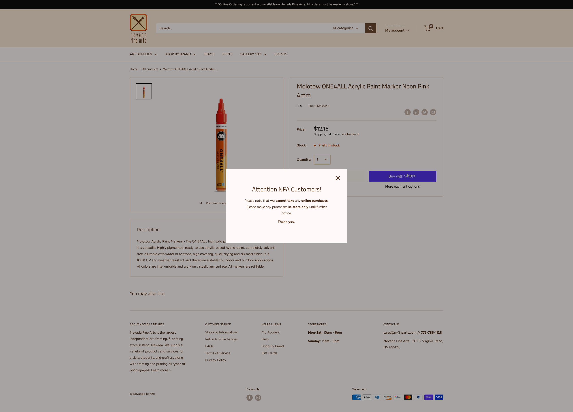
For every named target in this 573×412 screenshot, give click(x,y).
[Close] (338, 177)
